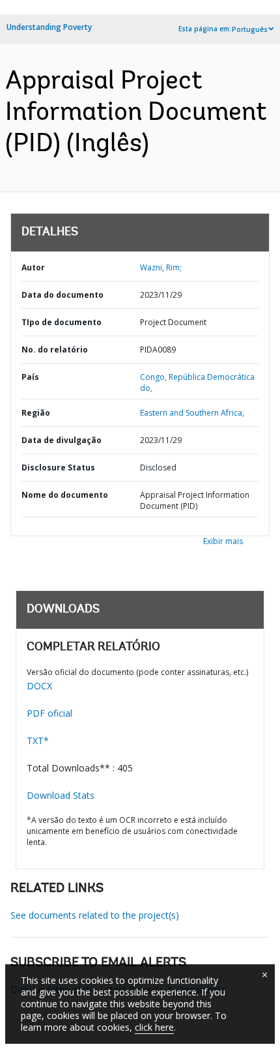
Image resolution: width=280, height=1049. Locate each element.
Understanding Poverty (49, 27)
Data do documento (62, 294)
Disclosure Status (58, 467)
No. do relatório (54, 349)
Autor (33, 267)
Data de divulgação (61, 440)
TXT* (38, 740)
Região (35, 412)
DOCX (39, 686)
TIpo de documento (61, 322)
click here (154, 1027)
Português (250, 29)
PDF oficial (49, 713)
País (30, 376)
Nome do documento (64, 494)
